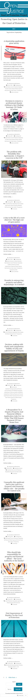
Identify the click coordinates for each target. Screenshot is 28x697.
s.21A (18, 666)
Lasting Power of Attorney (10, 266)
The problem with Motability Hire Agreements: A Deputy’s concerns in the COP (14, 154)
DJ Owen (7, 88)
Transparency (19, 90)
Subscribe (18, 689)
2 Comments (14, 335)
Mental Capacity (18, 88)
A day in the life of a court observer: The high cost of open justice (14, 219)
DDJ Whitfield (14, 390)
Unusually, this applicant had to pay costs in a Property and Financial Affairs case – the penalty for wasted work (14, 486)
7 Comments (14, 543)
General (20, 468)
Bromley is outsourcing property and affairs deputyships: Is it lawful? (14, 282)
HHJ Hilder (7, 333)
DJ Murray (13, 264)
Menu (16, 28)
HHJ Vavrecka (6, 540)
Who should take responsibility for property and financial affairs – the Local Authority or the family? (14, 556)
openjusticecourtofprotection (14, 83)
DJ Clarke (7, 139)
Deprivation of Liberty (18, 665)
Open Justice (13, 90)
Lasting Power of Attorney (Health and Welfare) (13, 392)
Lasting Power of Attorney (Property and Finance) (13, 394)
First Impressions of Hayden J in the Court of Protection (14, 615)
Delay (12, 665)
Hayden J (14, 666)
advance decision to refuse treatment (14, 261)
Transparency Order (13, 269)
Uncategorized (18, 85)
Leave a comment (14, 92)
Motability (20, 205)
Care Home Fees (10, 470)
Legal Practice (8, 205)
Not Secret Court (8, 90)
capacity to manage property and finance (13, 388)
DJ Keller (9, 264)
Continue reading (7, 197)
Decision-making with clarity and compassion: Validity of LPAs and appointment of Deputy (14, 347)
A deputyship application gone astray (14, 42)
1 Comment (14, 209)
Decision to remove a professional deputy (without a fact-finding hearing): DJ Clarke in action (14, 105)
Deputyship (20, 87)
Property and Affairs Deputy (16, 397)
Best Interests (7, 87)
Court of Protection (14, 87)
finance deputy (12, 88)
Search (14, 681)
